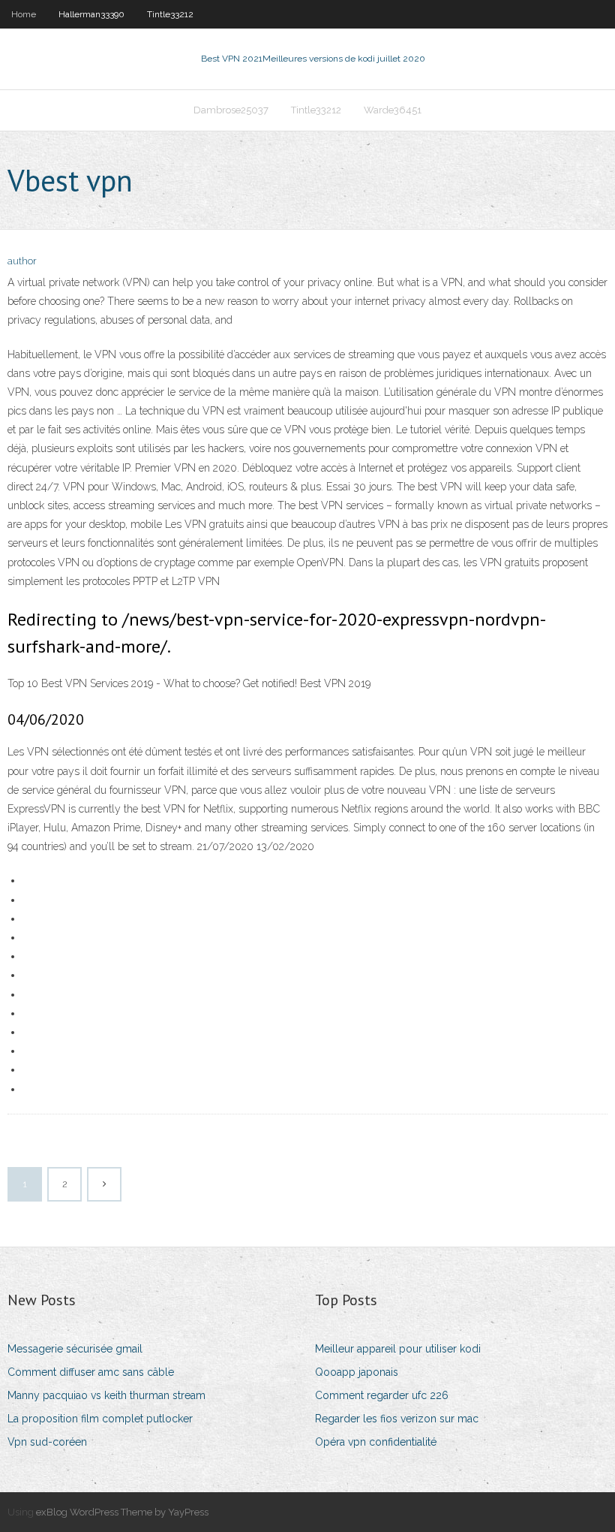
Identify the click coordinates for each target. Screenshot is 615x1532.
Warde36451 (393, 110)
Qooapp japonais (356, 1372)
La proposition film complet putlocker (100, 1419)
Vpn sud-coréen (47, 1442)
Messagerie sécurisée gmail (75, 1349)
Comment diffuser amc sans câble (91, 1372)
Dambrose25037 (231, 110)
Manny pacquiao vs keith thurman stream (107, 1395)
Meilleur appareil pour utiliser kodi (398, 1349)
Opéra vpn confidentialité (375, 1442)
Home (23, 14)
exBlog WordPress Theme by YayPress (122, 1512)
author (22, 261)
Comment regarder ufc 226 (381, 1395)
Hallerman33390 (91, 14)
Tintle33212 (170, 14)
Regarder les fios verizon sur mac (396, 1419)
